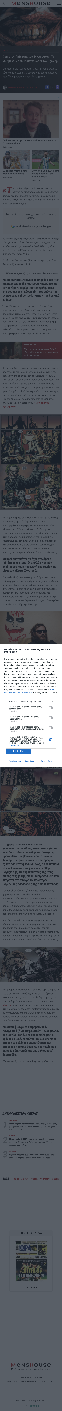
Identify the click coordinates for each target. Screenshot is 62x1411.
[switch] (51, 707)
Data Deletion (15, 761)
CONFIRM (18, 751)
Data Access (30, 761)
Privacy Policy (47, 761)
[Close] (56, 650)
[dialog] (31, 705)
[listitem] (31, 701)
